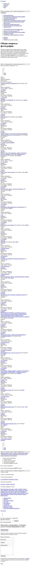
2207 (4, 73)
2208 (4, 74)
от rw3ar (3, 413)
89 (25, 172)
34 (16, 242)
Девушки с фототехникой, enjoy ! (9, 423)
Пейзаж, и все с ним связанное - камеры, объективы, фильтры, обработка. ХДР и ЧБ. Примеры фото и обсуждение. (14, 154)
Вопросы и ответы (18, 34)
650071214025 (4, 495)
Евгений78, (12, 490)
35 (17, 242)
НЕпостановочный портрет (8, 406)
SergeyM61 (11, 479)
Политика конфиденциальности (11, 508)
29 (9, 190)
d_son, (16, 490)
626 (27, 225)
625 (26, 225)
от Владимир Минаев (6, 439)
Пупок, (26, 490)
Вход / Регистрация (8, 500)
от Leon (2, 404)
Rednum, (20, 494)
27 (12, 318)
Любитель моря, (14, 494)
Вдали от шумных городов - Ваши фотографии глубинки (15, 276)
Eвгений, (6, 493)
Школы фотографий (20, 32)
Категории (3, 12)
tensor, (8, 494)
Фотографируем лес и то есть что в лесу (11, 352)
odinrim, (25, 494)
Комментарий (4, 545)
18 (26, 406)
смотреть (3, 91)
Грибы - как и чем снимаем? (8, 172)
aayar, (2, 490)
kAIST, (25, 489)
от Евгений (3, 302)
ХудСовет (5, 502)
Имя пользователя (5, 537)
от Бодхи (3, 114)
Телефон (3, 542)
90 (26, 172)
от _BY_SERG (4, 162)
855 (18, 373)
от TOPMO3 (4, 186)
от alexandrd (3, 310)
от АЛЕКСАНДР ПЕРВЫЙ (7, 142)
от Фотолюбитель (5, 266)
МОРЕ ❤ (3, 242)
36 (12, 278)
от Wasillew (3, 89)
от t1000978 (3, 123)
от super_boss (4, 379)
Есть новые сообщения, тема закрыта (15, 454)
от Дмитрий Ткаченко (6, 350)
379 (21, 116)
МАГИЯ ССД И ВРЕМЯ (7, 100)
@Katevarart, (21, 490)
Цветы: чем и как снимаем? (8, 225)
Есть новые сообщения (17, 453)
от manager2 (3, 431)
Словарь (11, 33)
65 (5, 354)
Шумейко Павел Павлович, (7, 489)
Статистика (6, 504)
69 (22, 390)
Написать (3, 556)
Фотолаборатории (18, 29)
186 (26, 100)
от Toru (2, 131)
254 (4, 424)
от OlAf (2, 231)
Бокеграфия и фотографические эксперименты (12, 207)
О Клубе (5, 499)
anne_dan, (7, 491)
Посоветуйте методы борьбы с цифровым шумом (13, 294)
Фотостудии (15, 31)
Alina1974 (12, 484)
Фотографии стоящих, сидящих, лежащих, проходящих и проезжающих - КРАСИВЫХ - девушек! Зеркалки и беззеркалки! (15, 372)
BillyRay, (17, 491)
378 (19, 116)
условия (27, 558)
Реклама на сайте (7, 505)
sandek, (15, 493)
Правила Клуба (7, 498)
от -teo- (2, 284)
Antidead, (3, 491)
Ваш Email (3, 539)
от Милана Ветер (5, 248)
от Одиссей (3, 178)
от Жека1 (3, 196)
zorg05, (19, 493)
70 (23, 390)
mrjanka (16, 479)
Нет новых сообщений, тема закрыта (14, 455)
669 (18, 155)
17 (25, 406)
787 (11, 208)
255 (6, 424)
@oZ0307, (20, 489)
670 (20, 155)
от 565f (2, 387)
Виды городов (4, 116)
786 (9, 208)
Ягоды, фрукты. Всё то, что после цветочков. (12, 189)
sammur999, (4, 494)
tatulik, (16, 489)
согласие (6, 559)
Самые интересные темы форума (9, 83)
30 (10, 190)
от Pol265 (3, 292)
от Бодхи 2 (3, 106)
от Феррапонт (4, 256)
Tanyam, (12, 491)
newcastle (3, 484)
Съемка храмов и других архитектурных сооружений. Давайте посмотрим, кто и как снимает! (14, 134)
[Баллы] (15, 62)
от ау (2, 214)
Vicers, (27, 493)
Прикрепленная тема (6, 453)
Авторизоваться (5, 529)
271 (4, 136)
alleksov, (11, 493)
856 (20, 373)
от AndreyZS (4, 97)
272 (6, 136)
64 (3, 354)
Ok (1, 563)
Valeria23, (6, 490)
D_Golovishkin (4, 479)
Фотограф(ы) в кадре (6, 390)
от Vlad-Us (3, 324)
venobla (7, 484)
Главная (5, 37)
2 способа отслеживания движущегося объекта (12, 258)
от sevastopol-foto (5, 396)
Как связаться (6, 503)
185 (24, 100)
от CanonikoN (4, 360)
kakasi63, (23, 493)
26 (11, 318)
